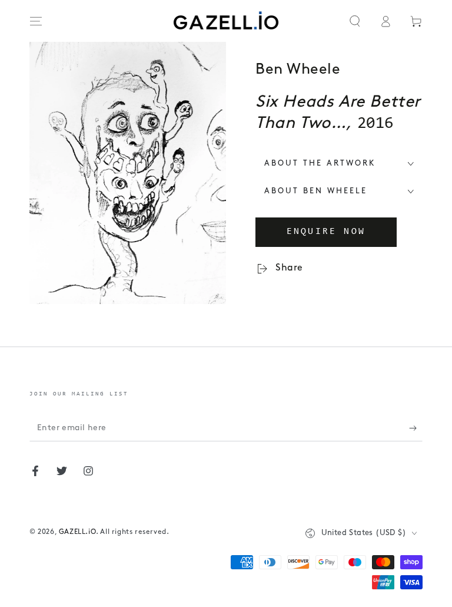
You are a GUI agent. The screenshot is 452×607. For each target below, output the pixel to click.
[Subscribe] (416, 428)
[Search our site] (355, 21)
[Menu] (36, 21)
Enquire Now (326, 231)
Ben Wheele (297, 69)
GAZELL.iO (77, 532)
